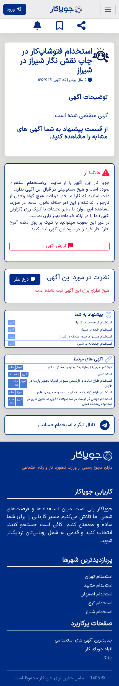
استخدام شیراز (99, 612)
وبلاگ (107, 658)
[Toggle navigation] (108, 9)
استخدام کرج (100, 603)
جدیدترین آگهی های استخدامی (83, 640)
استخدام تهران (98, 576)
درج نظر (22, 279)
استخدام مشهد (98, 585)
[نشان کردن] (59, 26)
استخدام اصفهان (96, 594)
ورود (11, 9)
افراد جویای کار (98, 649)
